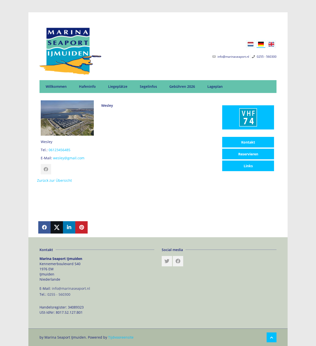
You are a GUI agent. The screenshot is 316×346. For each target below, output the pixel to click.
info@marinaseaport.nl (71, 288)
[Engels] (271, 44)
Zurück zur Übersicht (54, 180)
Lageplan (215, 86)
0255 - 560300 (58, 294)
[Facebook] (178, 261)
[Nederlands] (250, 44)
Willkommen (56, 86)
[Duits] (261, 44)
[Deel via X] (57, 227)
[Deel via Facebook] (44, 227)
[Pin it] (81, 227)
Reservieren (248, 154)
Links (248, 166)
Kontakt (248, 142)
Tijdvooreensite (121, 337)
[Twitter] (167, 261)
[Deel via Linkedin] (69, 227)
